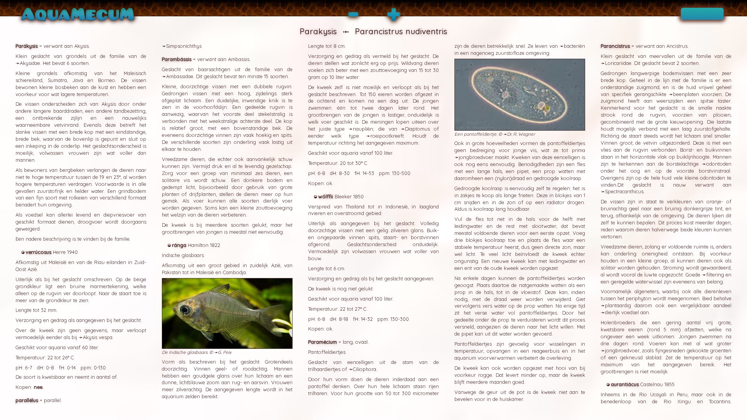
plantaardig (618, 305)
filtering (715, 274)
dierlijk (612, 312)
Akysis (90, 337)
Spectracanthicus (624, 191)
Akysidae (30, 63)
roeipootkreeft (387, 136)
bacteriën (574, 46)
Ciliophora (364, 369)
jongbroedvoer (476, 157)
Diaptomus (417, 129)
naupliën (363, 129)
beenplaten (686, 94)
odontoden (718, 164)
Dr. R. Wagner (521, 134)
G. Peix (224, 352)
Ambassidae (179, 76)
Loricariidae (618, 63)
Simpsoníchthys (184, 46)
